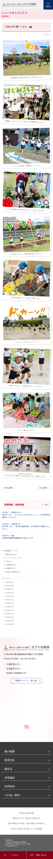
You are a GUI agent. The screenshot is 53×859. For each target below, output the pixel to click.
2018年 (8, 610)
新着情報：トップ (11, 551)
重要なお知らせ (11, 554)
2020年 (8, 603)
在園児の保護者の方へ (13, 572)
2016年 (8, 617)
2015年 (8, 621)
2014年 (8, 624)
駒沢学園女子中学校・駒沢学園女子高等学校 (26, 823)
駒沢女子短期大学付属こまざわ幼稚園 (26, 829)
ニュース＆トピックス (13, 558)
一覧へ (46, 505)
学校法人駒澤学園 (26, 813)
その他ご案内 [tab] (12, 795)
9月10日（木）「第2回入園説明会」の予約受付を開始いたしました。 (26, 526)
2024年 (8, 589)
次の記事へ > (45, 488)
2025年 (8, 586)
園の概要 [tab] (10, 751)
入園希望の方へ (11, 565)
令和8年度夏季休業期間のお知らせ (16, 537)
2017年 (8, 614)
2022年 (8, 596)
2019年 (8, 607)
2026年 (8, 582)
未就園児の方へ (11, 568)
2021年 (8, 600)
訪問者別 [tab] (10, 786)
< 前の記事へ (8, 488)
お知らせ (9, 561)
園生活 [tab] (8, 768)
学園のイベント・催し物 (26, 681)
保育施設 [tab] (10, 777)
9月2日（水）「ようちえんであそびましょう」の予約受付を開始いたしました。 (26, 514)
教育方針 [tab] (10, 760)
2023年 (8, 593)
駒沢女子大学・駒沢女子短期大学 (26, 818)
